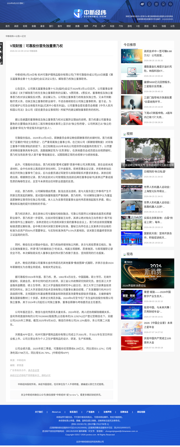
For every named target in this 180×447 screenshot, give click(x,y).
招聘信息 (124, 412)
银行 (51, 26)
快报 (164, 26)
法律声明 (107, 412)
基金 (42, 26)
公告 (172, 26)
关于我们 (39, 412)
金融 (34, 26)
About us (56, 412)
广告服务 (90, 412)
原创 (146, 26)
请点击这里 (33, 370)
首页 (7, 26)
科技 (112, 26)
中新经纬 (10, 36)
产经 (95, 26)
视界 (86, 26)
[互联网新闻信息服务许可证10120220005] (68, 427)
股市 (60, 26)
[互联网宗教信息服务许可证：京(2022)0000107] (109, 427)
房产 (103, 26)
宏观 (25, 26)
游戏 (130, 26)
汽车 (121, 26)
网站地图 (141, 412)
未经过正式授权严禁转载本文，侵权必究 (30, 375)
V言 (138, 26)
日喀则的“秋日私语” (155, 171)
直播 (77, 26)
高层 (16, 26)
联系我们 (74, 412)
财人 (155, 26)
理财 (69, 26)
